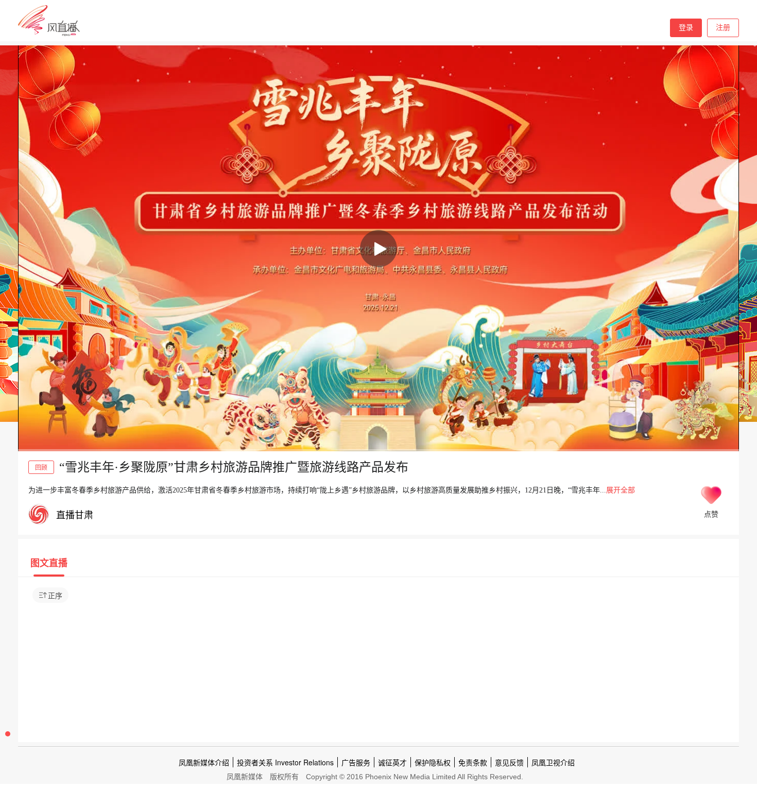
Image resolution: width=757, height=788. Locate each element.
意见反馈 (509, 762)
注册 (723, 27)
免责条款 (472, 762)
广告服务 (355, 762)
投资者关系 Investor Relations (285, 762)
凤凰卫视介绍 (553, 762)
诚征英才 (392, 762)
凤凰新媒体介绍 (204, 762)
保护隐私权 (433, 762)
